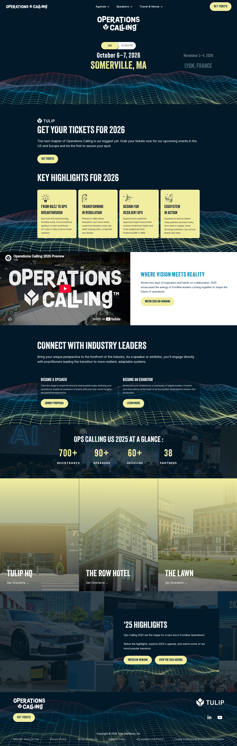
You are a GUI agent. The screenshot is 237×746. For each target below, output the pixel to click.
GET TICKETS (220, 6)
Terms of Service (87, 739)
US (110, 45)
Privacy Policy (58, 739)
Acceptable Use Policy (150, 739)
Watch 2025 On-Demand (157, 301)
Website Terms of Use (26, 739)
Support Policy (117, 739)
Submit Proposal (54, 403)
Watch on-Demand (138, 660)
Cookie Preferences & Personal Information (199, 739)
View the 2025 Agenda (171, 660)
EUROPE (127, 45)
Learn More (133, 403)
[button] (102, 6)
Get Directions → (18, 582)
